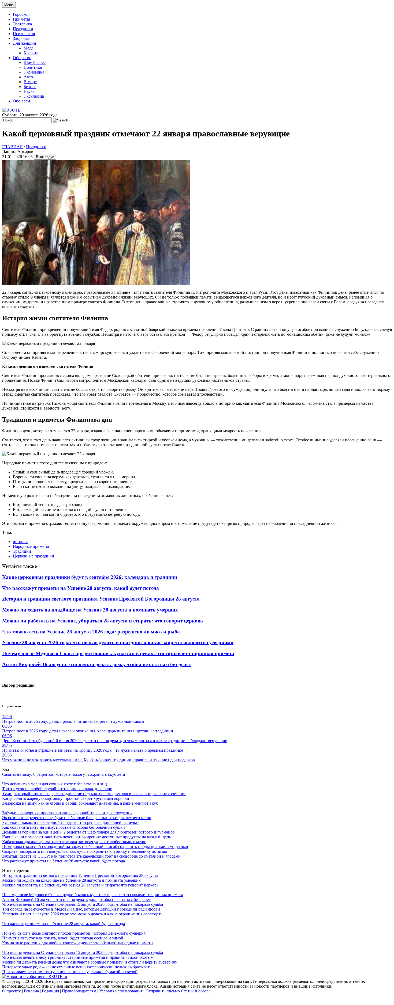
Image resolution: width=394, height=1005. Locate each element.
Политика (33, 67)
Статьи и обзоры (196, 991)
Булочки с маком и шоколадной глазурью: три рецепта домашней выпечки (70, 822)
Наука (29, 91)
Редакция (50, 991)
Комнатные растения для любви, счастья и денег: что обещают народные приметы (77, 943)
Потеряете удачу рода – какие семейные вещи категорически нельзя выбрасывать (76, 967)
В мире (30, 81)
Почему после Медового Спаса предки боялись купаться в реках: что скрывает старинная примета (118, 653)
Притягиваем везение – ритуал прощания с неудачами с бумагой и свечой (69, 971)
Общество (22, 57)
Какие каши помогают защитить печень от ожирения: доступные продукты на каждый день (86, 837)
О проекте (11, 991)
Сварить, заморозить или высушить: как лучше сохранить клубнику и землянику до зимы (84, 851)
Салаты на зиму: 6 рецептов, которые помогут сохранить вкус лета (63, 774)
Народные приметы (31, 546)
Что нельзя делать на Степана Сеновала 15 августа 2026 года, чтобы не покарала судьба (82, 904)
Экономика (34, 72)
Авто (28, 77)
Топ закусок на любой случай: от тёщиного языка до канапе (57, 788)
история (20, 541)
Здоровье (21, 38)
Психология (24, 33)
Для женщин (24, 43)
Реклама (31, 991)
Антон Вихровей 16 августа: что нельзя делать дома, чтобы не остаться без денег (96, 664)
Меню (9, 5)
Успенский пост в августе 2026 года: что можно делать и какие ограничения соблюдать (82, 914)
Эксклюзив (34, 96)
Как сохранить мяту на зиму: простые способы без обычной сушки (63, 827)
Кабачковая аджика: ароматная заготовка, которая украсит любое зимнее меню (74, 841)
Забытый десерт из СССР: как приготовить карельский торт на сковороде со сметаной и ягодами (91, 856)
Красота (31, 53)
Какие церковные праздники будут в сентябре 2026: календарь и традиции (89, 577)
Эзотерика (22, 24)
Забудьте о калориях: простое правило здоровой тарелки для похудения (67, 813)
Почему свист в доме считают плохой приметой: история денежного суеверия (74, 933)
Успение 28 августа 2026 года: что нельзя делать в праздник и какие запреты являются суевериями (117, 642)
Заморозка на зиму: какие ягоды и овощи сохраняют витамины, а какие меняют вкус (80, 803)
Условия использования (121, 991)
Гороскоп (21, 14)
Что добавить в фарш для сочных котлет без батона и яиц (54, 784)
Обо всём (21, 101)
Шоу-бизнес (35, 62)
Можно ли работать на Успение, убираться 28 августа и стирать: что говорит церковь (102, 621)
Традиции (22, 551)
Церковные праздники (33, 556)
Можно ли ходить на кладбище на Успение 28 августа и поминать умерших (90, 610)
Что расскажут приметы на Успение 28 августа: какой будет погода (80, 588)
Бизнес (30, 86)
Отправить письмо (163, 991)
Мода (29, 48)
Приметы (21, 19)
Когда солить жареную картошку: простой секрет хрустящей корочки (65, 798)
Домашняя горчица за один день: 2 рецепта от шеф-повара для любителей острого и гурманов (88, 832)
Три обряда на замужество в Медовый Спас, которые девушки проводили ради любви (81, 909)
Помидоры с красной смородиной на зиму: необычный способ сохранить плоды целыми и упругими (95, 846)
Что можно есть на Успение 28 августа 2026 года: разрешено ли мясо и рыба (91, 632)
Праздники (23, 28)
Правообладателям (79, 991)
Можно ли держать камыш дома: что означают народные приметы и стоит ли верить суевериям (89, 962)
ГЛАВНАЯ (12, 146)
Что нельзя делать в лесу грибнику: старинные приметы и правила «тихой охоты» (77, 957)
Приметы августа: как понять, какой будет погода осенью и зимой (62, 938)
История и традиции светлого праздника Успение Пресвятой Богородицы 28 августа (101, 599)
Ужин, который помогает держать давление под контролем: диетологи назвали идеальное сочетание (94, 793)
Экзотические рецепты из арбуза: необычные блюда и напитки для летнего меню (76, 817)
